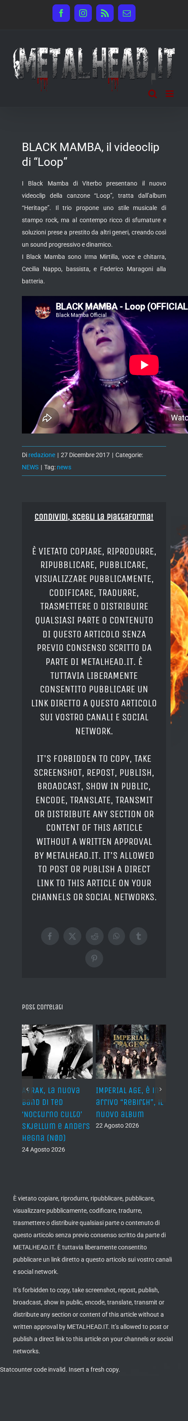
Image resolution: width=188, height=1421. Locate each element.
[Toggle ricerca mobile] (152, 93)
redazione (41, 454)
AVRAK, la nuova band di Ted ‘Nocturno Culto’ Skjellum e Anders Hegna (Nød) (56, 1114)
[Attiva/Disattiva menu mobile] (170, 93)
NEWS (30, 467)
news (64, 467)
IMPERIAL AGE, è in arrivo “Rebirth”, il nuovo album (129, 1102)
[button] (27, 1089)
